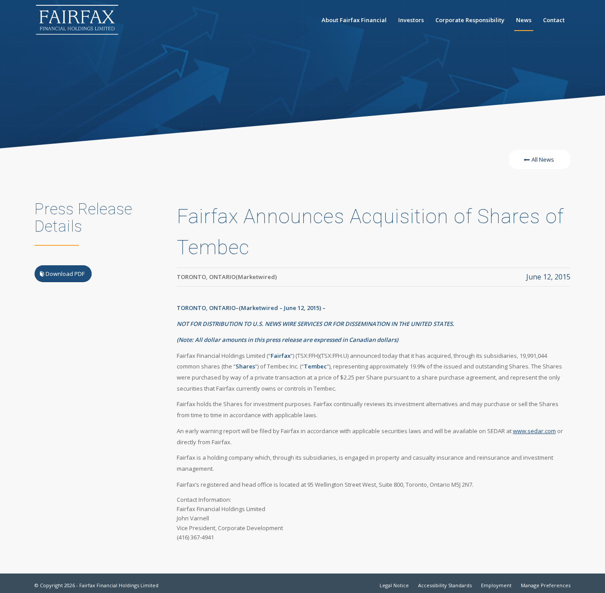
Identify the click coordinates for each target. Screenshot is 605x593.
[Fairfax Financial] (77, 19)
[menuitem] (354, 19)
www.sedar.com (534, 431)
